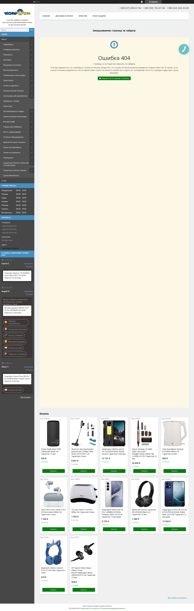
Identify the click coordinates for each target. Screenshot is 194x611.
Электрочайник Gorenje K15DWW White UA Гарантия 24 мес (172, 451)
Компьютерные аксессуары (15, 116)
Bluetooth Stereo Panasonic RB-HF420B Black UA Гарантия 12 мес (144, 512)
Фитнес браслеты (10, 70)
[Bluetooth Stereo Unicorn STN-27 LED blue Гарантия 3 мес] (53, 552)
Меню (4, 39)
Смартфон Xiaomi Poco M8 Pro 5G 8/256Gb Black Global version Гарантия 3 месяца (17, 378)
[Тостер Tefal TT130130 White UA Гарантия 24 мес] (84, 494)
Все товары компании (177, 597)
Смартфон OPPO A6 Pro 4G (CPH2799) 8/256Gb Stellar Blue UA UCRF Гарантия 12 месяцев (174, 513)
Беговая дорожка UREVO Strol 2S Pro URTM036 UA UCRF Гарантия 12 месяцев (16, 310)
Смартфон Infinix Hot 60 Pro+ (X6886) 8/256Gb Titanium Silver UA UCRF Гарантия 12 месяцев (112, 513)
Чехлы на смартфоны (12, 147)
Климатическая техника (13, 91)
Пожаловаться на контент (90, 608)
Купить (54, 471)
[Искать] (31, 30)
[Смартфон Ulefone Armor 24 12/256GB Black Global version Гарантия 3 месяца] (114, 433)
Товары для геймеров (12, 127)
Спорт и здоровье (11, 85)
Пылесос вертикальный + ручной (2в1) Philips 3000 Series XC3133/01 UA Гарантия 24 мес (82, 452)
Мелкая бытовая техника (14, 142)
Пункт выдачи (99, 16)
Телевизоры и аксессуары (14, 75)
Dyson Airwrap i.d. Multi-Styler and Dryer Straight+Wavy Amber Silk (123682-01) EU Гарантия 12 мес (144, 454)
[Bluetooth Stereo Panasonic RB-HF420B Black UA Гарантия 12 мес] (144, 494)
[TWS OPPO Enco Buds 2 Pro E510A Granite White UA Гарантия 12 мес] (53, 494)
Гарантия (82, 16)
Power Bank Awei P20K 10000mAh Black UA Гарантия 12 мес (51, 451)
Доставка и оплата (64, 16)
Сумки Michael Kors (11, 175)
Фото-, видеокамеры (12, 132)
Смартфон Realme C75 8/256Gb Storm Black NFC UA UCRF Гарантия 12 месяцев (17, 275)
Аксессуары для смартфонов (15, 96)
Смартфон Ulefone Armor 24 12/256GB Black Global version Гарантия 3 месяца (114, 451)
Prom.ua (109, 606)
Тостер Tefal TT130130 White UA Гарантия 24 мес (83, 511)
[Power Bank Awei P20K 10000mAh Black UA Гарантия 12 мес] (53, 433)
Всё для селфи (9, 121)
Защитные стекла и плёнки (14, 170)
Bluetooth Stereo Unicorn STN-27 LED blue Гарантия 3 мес (53, 570)
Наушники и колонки (12, 65)
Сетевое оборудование (13, 137)
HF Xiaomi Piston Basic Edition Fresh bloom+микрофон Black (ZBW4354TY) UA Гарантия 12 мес (83, 573)
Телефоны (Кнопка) (11, 49)
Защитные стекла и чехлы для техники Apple (16, 164)
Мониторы (7, 106)
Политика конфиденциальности (113, 608)
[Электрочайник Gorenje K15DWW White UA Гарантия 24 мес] (175, 433)
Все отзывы (25, 397)
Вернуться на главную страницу (115, 78)
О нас (4, 180)
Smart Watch (8, 80)
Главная (46, 16)
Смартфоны (8, 44)
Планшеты (7, 54)
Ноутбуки (7, 60)
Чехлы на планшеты (11, 152)
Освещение (8, 157)
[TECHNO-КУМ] (17, 12)
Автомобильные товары (13, 111)
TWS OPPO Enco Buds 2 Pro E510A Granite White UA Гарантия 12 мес (53, 512)
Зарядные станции (11, 101)
